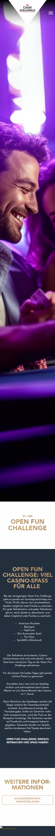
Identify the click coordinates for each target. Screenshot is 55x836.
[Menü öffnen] (51, 13)
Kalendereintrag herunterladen (27, 800)
